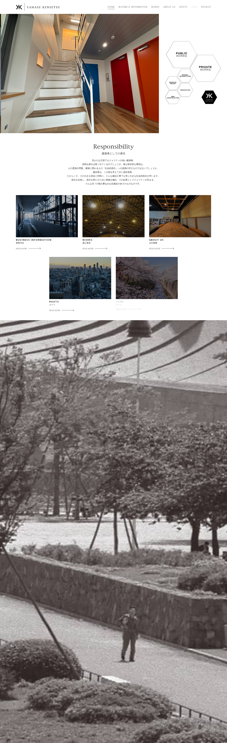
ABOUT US (169, 6)
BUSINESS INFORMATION (133, 6)
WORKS (155, 6)
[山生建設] (38, 7)
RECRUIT (206, 6)
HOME (111, 6)
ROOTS (183, 6)
